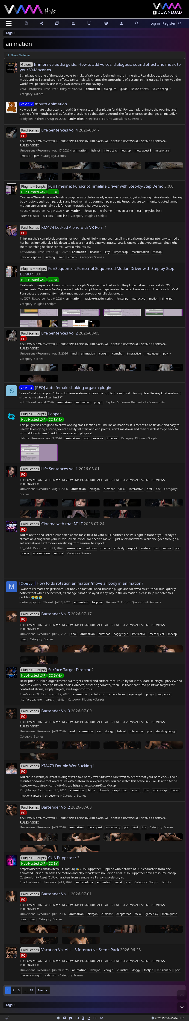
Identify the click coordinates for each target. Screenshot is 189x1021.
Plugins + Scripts (96, 216)
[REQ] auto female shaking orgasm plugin (66, 387)
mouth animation (44, 103)
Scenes (61, 156)
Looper (41, 413)
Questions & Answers (127, 119)
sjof (21, 402)
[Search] (180, 23)
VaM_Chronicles (31, 89)
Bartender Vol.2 (45, 807)
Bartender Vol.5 (45, 613)
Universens (27, 150)
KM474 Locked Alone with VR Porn (62, 227)
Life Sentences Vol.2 (49, 333)
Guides (38, 94)
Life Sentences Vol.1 (49, 468)
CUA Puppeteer (48, 857)
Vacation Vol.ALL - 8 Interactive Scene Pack (70, 949)
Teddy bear (27, 119)
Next (41, 990)
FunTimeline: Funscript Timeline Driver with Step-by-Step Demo (92, 186)
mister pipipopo (30, 602)
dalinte (24, 438)
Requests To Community (148, 402)
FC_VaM (25, 548)
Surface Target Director (56, 669)
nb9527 (25, 211)
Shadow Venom (30, 882)
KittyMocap (28, 252)
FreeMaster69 (29, 694)
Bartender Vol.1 (45, 893)
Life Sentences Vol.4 (49, 130)
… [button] (25, 990)
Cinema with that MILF (52, 523)
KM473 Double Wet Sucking (56, 765)
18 (31, 990)
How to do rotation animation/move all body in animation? (82, 583)
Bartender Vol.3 (45, 710)
